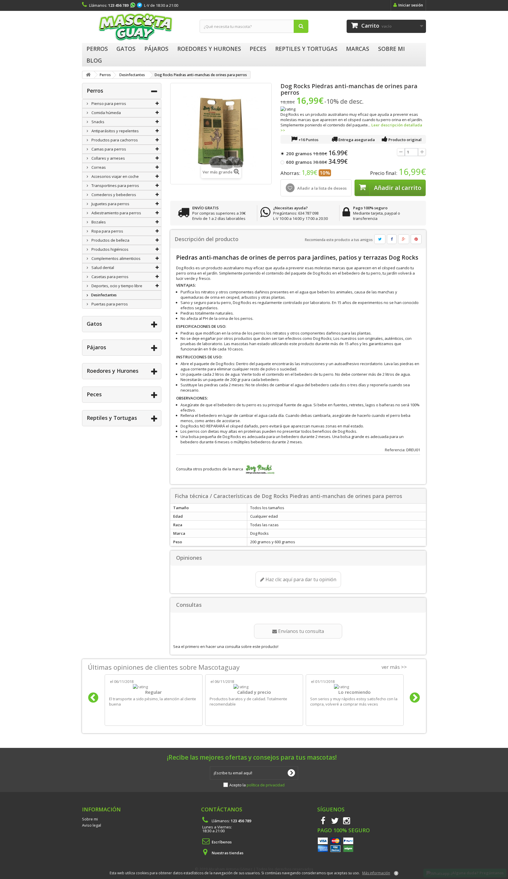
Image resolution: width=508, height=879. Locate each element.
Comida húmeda (106, 112)
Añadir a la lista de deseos (321, 188)
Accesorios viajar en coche (115, 176)
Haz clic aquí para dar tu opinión (300, 579)
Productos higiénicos (109, 249)
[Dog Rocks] (259, 469)
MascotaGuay (136, 26)
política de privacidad (266, 785)
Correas (98, 167)
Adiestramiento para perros (116, 212)
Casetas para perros (109, 276)
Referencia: (395, 449)
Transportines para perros (115, 185)
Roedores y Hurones (112, 370)
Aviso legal (91, 825)
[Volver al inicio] (88, 74)
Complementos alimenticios (116, 258)
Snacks (97, 121)
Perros (95, 90)
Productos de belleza (110, 240)
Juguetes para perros (110, 203)
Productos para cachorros (114, 140)
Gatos (94, 323)
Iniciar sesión (410, 5)
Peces (94, 394)
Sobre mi (90, 819)
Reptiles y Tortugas (112, 417)
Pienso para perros (108, 103)
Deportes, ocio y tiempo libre (116, 285)
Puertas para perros (109, 304)
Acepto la (257, 785)
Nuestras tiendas (227, 852)
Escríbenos (222, 842)
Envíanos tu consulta (300, 631)
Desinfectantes (103, 295)
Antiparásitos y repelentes (115, 130)
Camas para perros (108, 149)
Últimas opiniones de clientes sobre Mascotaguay (164, 667)
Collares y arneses (108, 158)
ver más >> (394, 667)
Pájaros (96, 347)
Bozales (98, 222)
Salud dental (102, 267)
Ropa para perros (107, 231)
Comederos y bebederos (113, 194)
